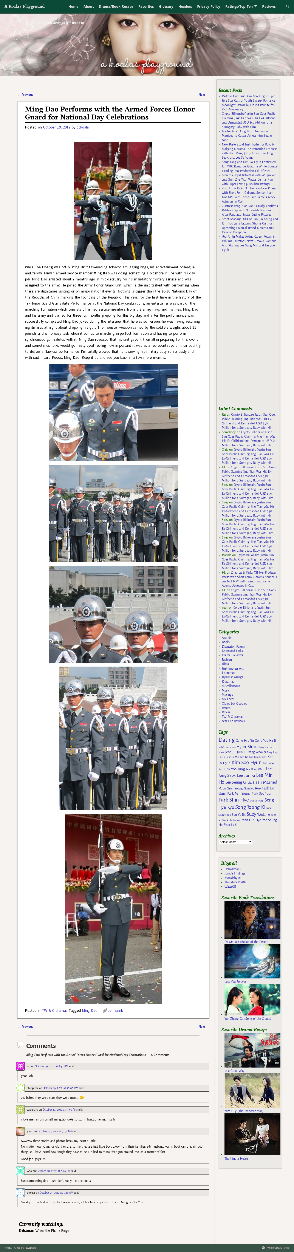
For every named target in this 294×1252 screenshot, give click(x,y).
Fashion (227, 659)
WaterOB (230, 886)
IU (255, 747)
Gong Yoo (261, 740)
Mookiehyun (232, 878)
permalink (115, 1010)
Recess (226, 712)
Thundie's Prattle (235, 882)
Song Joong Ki (250, 807)
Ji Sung (268, 752)
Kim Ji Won (260, 757)
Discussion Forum (233, 646)
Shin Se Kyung (256, 801)
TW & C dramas (54, 1010)
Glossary (166, 6)
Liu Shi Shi (255, 782)
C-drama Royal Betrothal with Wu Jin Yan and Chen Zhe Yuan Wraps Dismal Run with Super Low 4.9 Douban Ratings (249, 179)
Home (73, 6)
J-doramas (228, 673)
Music (225, 690)
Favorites (146, 6)
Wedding (263, 814)
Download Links (232, 651)
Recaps (226, 708)
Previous (25, 94)
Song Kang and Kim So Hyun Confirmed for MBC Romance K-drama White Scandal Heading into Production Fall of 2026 (250, 166)
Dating (226, 740)
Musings (227, 694)
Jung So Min (232, 757)
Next (204, 94)
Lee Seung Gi (236, 782)
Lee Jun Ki (246, 775)
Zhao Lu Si (230, 824)
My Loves (228, 699)
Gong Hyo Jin (245, 740)
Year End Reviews (233, 721)
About (89, 6)
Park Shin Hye (233, 800)
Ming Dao (89, 1010)
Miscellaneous (231, 686)
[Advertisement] (250, 330)
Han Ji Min (231, 747)
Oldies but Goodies (234, 703)
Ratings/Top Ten (239, 6)
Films (225, 664)
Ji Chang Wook (253, 752)
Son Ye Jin (239, 814)
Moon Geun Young (230, 788)
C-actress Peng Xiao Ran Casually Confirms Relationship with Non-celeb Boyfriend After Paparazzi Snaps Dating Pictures (250, 210)
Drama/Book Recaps (116, 6)
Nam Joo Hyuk (252, 788)
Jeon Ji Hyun (234, 752)
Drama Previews (232, 655)
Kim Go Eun (246, 756)
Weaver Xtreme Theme (278, 1248)
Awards (226, 637)
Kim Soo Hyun (247, 762)
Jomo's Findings (234, 873)
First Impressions (233, 668)
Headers (185, 6)
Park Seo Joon (262, 793)
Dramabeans (232, 869)
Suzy (251, 814)
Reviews (269, 6)
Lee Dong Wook (255, 769)
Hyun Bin (245, 746)
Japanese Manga (232, 677)
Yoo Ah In (227, 820)
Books (226, 642)
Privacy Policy (208, 6)
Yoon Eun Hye (251, 820)
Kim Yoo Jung (234, 769)
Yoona (236, 820)
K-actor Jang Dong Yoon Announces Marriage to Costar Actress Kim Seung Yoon (247, 136)
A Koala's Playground (24, 6)
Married (270, 782)
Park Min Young (239, 793)
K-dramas (228, 681)
